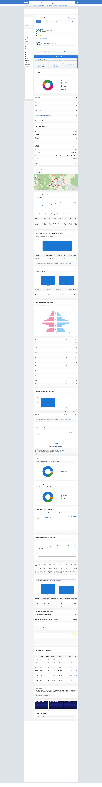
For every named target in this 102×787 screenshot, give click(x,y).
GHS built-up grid (61, 450)
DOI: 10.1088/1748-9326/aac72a (49, 607)
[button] (36, 176)
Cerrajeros (42, 64)
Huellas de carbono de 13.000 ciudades (69, 606)
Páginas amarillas (33, 5)
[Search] (73, 2)
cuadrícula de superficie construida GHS (66, 228)
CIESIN (39, 297)
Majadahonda (27, 21)
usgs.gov (75, 659)
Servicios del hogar (51, 22)
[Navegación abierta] (77, 2)
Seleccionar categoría (71, 17)
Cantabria (26, 37)
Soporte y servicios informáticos (56, 59)
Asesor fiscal (56, 64)
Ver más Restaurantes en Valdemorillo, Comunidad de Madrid (55, 51)
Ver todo (26, 25)
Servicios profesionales (67, 22)
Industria (56, 21)
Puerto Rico (27, 46)
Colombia (27, 52)
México (27, 50)
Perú (26, 62)
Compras (36, 105)
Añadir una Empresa (63, 5)
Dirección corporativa (39, 100)
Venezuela (27, 56)
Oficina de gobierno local (42, 59)
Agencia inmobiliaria (41, 66)
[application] (48, 85)
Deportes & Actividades (73, 22)
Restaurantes (38, 21)
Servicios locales (60, 22)
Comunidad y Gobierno (45, 22)
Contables (37, 107)
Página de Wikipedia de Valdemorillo (44, 695)
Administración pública (39, 120)
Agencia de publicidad (70, 64)
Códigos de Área (41, 5)
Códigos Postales (49, 5)
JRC (38, 228)
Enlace (37, 452)
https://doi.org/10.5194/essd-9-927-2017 (50, 453)
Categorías (56, 5)
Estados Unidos (28, 48)
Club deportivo (55, 66)
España (27, 54)
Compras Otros (38, 110)
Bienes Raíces (37, 102)
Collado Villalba (27, 23)
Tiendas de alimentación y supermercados (43, 115)
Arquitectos (70, 59)
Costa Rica (27, 64)
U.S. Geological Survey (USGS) (42, 683)
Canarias (26, 35)
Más (25, 39)
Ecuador (27, 60)
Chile (26, 58)
